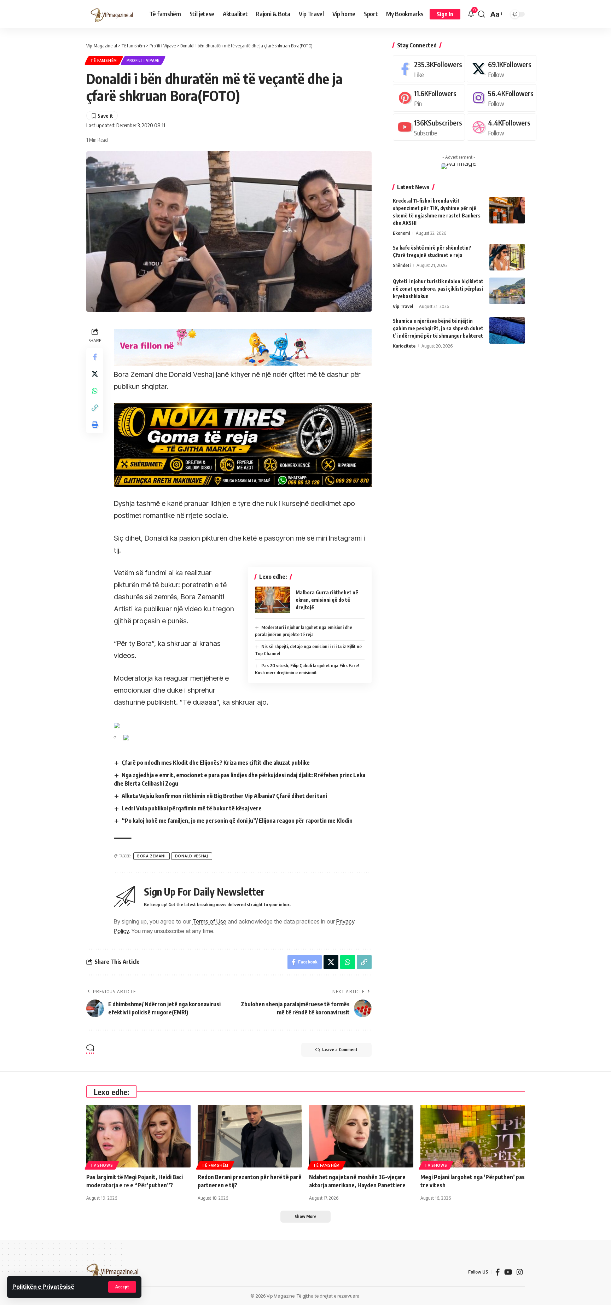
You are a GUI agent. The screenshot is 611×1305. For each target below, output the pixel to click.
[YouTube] (508, 1272)
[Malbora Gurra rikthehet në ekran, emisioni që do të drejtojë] (272, 600)
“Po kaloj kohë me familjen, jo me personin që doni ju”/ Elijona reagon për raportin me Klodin (237, 820)
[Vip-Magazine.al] (112, 14)
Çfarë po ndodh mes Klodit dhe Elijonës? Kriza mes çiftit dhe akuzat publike (216, 762)
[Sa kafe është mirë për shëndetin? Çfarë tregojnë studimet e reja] (507, 257)
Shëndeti (402, 265)
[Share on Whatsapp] (94, 390)
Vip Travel (403, 306)
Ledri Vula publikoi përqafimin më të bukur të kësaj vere (192, 808)
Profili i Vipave (143, 60)
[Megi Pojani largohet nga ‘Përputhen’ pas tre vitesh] (472, 1136)
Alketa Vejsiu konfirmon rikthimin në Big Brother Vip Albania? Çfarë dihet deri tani (224, 795)
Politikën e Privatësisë (43, 1286)
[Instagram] (501, 97)
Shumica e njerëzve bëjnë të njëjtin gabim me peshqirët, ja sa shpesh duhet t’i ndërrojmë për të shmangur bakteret (438, 328)
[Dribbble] (501, 127)
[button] (122, 1287)
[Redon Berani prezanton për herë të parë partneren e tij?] (250, 1136)
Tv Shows (102, 1165)
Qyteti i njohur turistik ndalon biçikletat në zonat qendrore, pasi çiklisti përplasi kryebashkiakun (438, 288)
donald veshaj (191, 856)
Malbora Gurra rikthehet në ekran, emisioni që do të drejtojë (327, 599)
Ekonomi (401, 233)
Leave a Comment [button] (339, 1049)
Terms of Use (209, 921)
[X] (501, 68)
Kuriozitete (404, 346)
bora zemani (151, 856)
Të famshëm (104, 60)
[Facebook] (429, 68)
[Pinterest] (429, 97)
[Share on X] (94, 373)
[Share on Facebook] (94, 356)
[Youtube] (429, 127)
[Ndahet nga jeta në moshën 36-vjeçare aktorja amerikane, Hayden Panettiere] (361, 1136)
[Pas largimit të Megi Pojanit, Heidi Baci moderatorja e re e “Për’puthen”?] (138, 1136)
